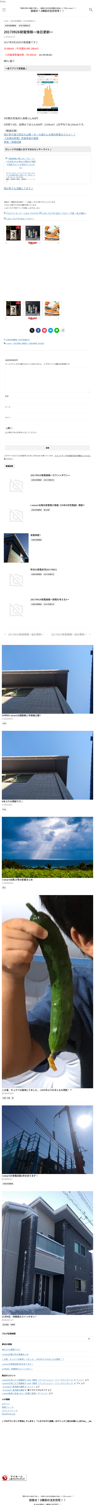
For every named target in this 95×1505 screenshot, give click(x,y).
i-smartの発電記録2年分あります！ (20, 1175)
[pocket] (44, 330)
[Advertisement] (47, 276)
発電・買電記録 (12, 142)
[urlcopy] (62, 330)
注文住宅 (41, 343)
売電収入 (24, 343)
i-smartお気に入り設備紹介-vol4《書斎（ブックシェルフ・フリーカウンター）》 (38, 1379)
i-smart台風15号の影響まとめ (17, 879)
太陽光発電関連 (11, 339)
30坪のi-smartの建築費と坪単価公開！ (22, 715)
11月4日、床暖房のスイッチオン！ (19, 1316)
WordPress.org (8, 1413)
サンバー (80, 1379)
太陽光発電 (33, 343)
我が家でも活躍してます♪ (18, 188)
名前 (7, 396)
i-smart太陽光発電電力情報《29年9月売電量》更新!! (57, 505)
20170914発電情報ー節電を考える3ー (49, 599)
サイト (7, 417)
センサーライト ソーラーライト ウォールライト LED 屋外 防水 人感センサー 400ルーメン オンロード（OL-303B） (20, 175)
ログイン (6, 1403)
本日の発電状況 (23, 339)
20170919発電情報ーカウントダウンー (50, 475)
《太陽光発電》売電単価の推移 (21, 138)
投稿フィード (8, 1407)
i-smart (9, 343)
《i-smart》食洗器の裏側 (13, 1386)
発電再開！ (36, 535)
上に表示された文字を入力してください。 (21, 432)
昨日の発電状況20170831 (43, 569)
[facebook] (38, 330)
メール (7, 407)
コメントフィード (10, 1410)
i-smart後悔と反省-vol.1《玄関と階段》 (19, 1393)
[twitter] (32, 330)
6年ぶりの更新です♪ (12, 801)
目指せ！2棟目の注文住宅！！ (47, 11)
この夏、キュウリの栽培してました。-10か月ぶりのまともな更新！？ (37, 1090)
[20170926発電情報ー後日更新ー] (50, 330)
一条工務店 (16, 343)
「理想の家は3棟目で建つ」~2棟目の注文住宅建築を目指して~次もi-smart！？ (47, 1496)
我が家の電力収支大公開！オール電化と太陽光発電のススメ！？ (40, 134)
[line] (56, 330)
